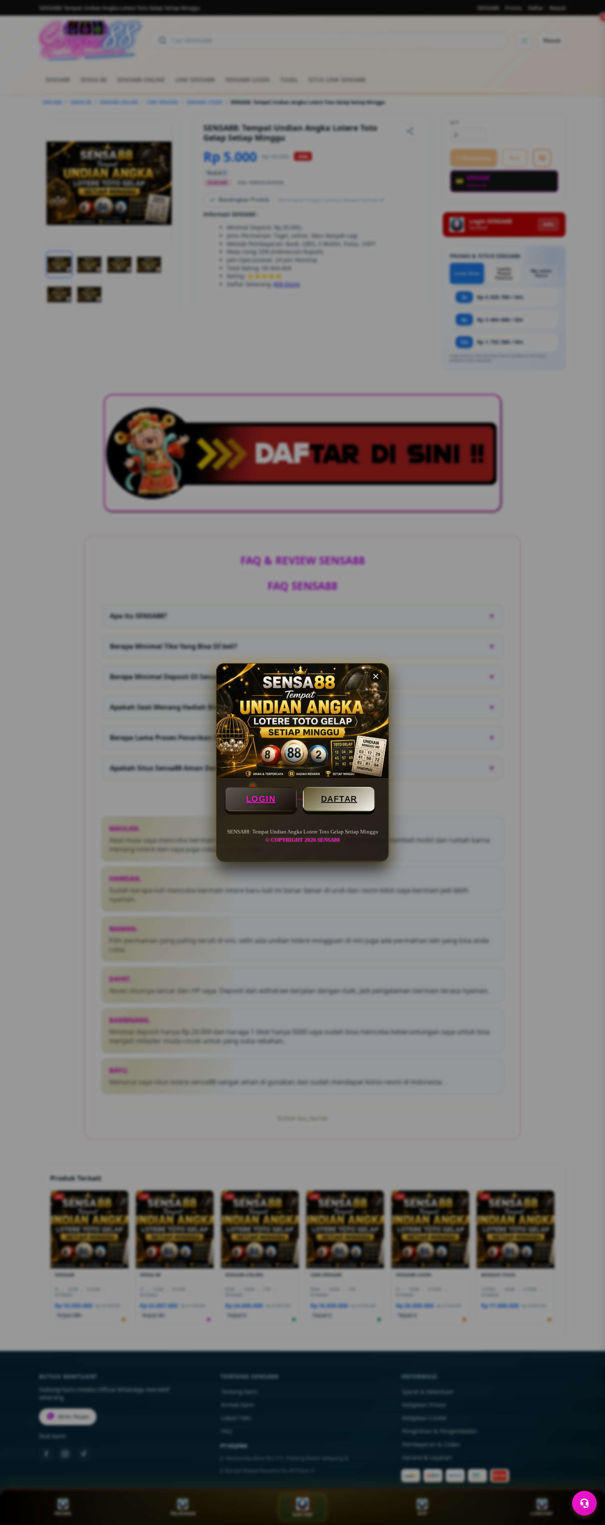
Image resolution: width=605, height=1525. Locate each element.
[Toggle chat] (584, 1503)
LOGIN (261, 798)
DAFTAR (339, 798)
